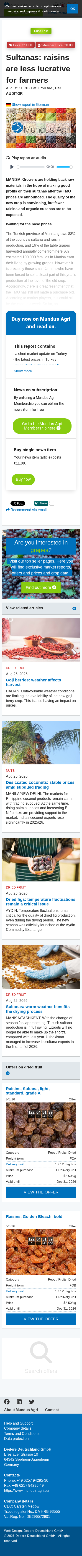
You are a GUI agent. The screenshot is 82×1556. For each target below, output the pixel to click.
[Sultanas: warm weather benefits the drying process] (41, 967)
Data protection (16, 1439)
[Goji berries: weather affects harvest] (41, 640)
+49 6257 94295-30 (32, 1480)
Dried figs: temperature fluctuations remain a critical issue (40, 902)
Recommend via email (28, 510)
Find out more (39, 587)
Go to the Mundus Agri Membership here (42, 426)
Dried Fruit (41, 31)
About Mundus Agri (21, 1410)
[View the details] (41, 1125)
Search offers (41, 1371)
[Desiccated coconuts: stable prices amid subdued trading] (41, 742)
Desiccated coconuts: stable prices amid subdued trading (40, 785)
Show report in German (30, 105)
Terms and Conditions (21, 1434)
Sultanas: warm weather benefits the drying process (38, 1009)
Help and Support (18, 1423)
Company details (17, 1428)
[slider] (31, 167)
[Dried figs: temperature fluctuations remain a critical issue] (41, 859)
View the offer (41, 1192)
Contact (52, 1410)
